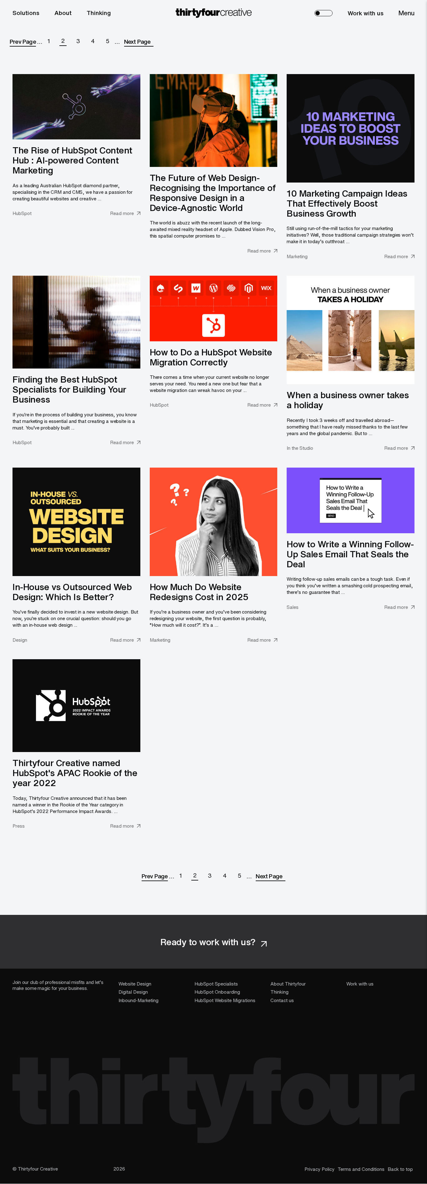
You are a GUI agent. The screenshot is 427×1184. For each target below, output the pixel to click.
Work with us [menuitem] (366, 13)
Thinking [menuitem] (99, 12)
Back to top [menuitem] (400, 1169)
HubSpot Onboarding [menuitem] (217, 991)
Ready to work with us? (209, 941)
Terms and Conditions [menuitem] (361, 1169)
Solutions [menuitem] (26, 12)
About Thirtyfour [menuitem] (288, 983)
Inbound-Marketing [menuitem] (138, 1000)
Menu (406, 13)
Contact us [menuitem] (282, 1000)
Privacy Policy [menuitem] (319, 1169)
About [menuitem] (63, 12)
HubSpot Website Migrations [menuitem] (224, 1000)
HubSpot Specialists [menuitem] (216, 983)
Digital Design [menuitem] (133, 991)
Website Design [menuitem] (134, 983)
